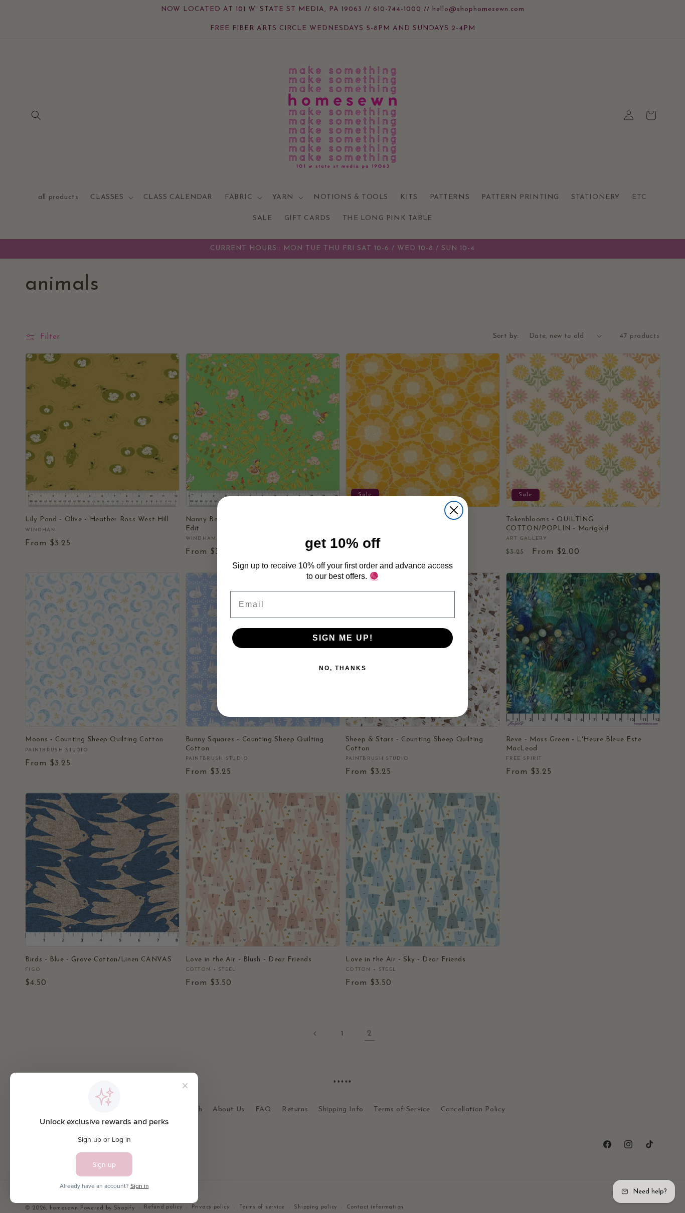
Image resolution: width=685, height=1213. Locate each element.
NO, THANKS (343, 668)
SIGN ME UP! (342, 638)
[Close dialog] (454, 510)
